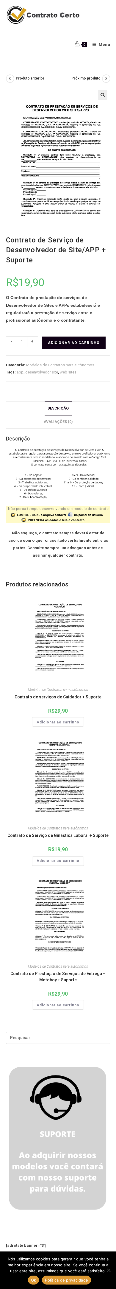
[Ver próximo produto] (106, 78)
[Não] (109, 1270)
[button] (102, 95)
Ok (33, 1280)
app (20, 372)
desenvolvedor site (41, 372)
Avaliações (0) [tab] (58, 421)
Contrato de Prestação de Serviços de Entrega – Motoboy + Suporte (58, 976)
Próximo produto (86, 78)
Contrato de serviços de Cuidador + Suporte (58, 697)
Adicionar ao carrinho (74, 343)
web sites (68, 372)
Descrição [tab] (58, 408)
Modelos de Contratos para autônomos (60, 365)
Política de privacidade (66, 1280)
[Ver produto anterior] (10, 78)
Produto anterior (30, 78)
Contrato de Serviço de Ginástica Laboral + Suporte (58, 835)
